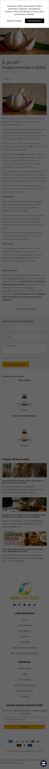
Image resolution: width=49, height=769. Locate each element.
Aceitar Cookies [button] (34, 21)
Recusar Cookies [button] (14, 21)
